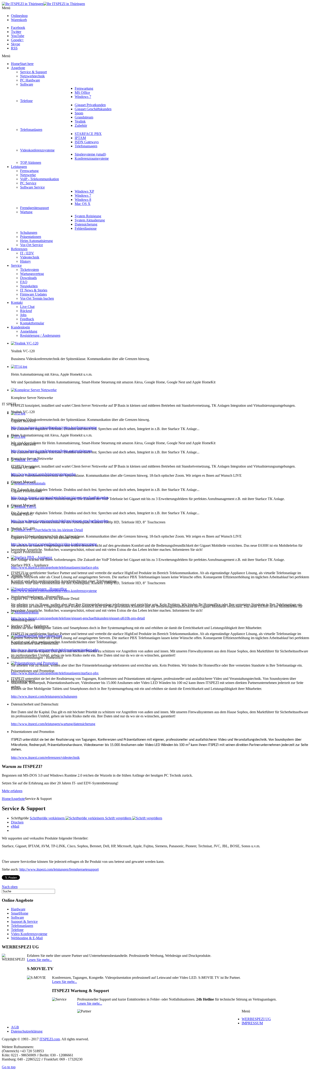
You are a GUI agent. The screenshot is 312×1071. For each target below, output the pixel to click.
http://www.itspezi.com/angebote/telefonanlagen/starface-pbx (55, 567)
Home (6, 799)
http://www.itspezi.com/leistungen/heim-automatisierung (51, 451)
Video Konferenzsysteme (29, 934)
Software (17, 917)
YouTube (17, 36)
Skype (15, 44)
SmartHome (19, 913)
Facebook (18, 28)
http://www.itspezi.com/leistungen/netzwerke (43, 474)
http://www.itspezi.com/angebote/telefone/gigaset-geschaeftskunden (59, 497)
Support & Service (24, 921)
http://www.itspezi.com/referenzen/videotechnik (45, 757)
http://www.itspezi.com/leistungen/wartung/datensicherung (53, 724)
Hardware (18, 909)
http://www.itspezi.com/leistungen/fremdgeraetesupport (59, 869)
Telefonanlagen (22, 926)
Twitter (16, 32)
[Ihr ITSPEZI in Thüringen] (43, 4)
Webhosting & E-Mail (27, 938)
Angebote (18, 799)
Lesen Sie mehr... (39, 960)
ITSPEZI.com (50, 1039)
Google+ (17, 40)
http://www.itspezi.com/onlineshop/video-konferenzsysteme (54, 427)
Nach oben (10, 887)
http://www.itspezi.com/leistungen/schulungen (44, 696)
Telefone (17, 930)
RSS (14, 48)
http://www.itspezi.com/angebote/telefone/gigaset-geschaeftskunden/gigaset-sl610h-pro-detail (78, 618)
